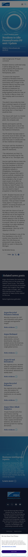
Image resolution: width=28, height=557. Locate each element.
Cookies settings (14, 554)
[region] (14, 545)
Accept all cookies (14, 551)
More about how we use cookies (9, 546)
